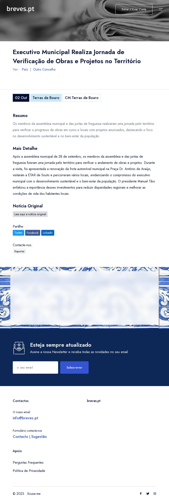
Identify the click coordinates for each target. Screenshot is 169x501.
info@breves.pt (25, 418)
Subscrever (74, 367)
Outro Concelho (44, 69)
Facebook (33, 233)
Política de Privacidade (29, 470)
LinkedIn (48, 233)
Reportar (19, 251)
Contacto (20, 436)
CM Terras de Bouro (82, 97)
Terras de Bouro (46, 97)
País (25, 69)
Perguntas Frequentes (28, 462)
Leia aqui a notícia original (30, 214)
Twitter (18, 233)
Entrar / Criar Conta (134, 9)
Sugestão (39, 436)
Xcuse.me (34, 493)
